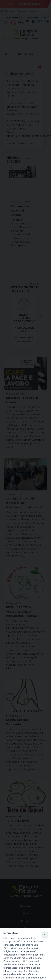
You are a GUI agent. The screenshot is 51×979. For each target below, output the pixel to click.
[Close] (44, 935)
